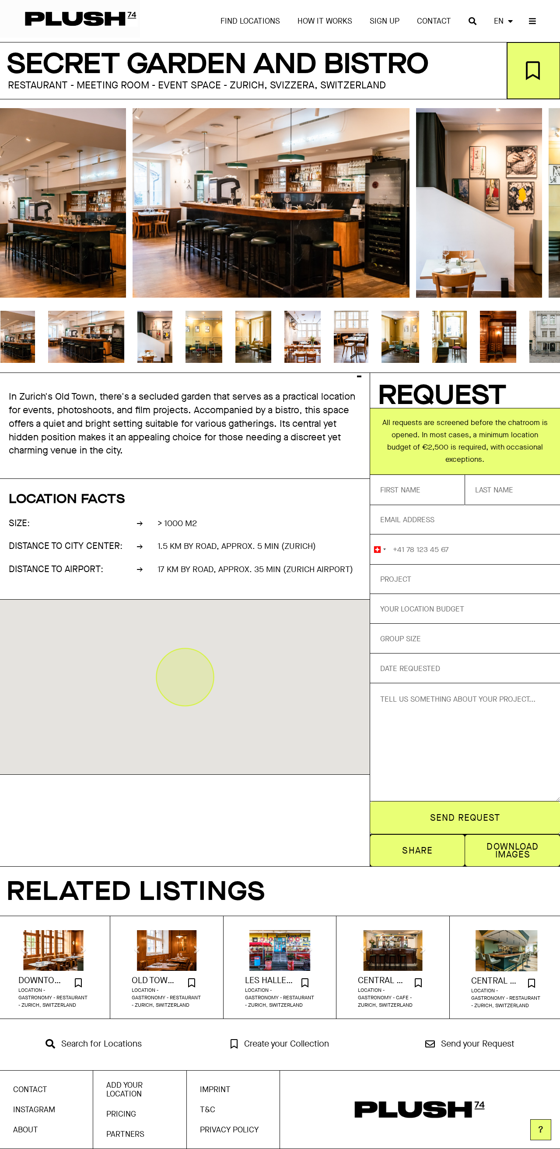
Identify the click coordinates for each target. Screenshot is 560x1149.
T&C (207, 1109)
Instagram (34, 1109)
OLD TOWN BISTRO (156, 980)
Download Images (512, 850)
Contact (434, 21)
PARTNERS (125, 1134)
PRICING (121, 1114)
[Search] (472, 21)
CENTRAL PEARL (495, 981)
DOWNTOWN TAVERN (42, 980)
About (25, 1129)
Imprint (215, 1089)
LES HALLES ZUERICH (269, 980)
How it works (325, 21)
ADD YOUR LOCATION (124, 1089)
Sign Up (384, 21)
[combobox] (379, 549)
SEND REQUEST (465, 818)
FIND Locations (250, 21)
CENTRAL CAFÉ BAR (382, 980)
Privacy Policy (229, 1129)
